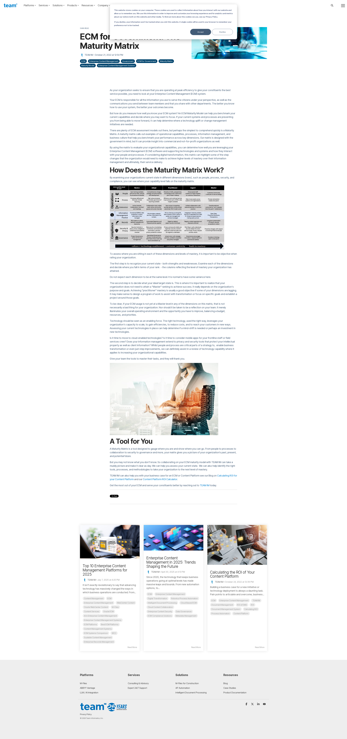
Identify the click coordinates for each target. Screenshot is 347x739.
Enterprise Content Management (103, 61)
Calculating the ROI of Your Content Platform (232, 574)
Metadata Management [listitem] (186, 616)
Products (72, 5)
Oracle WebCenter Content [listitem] (96, 607)
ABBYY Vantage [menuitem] (87, 688)
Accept (200, 32)
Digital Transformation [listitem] (157, 598)
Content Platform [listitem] (241, 613)
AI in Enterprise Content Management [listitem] (100, 616)
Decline (222, 32)
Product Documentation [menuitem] (234, 692)
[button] (343, 5)
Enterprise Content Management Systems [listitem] (102, 620)
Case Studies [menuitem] (229, 688)
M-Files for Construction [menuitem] (187, 683)
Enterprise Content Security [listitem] (160, 611)
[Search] (332, 5)
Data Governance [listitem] (184, 611)
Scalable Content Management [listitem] (98, 637)
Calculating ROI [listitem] (251, 609)
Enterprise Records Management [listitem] (99, 642)
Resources (87, 5)
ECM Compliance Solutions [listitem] (160, 616)
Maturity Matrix (166, 61)
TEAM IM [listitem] (256, 600)
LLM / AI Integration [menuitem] (89, 692)
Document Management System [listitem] (225, 609)
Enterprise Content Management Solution (116, 65)
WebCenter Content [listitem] (126, 603)
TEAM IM (89, 55)
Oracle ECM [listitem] (108, 611)
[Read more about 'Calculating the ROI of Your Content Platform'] (237, 545)
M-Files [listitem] (115, 607)
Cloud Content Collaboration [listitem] (160, 607)
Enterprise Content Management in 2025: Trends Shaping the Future (171, 562)
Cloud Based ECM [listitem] (189, 603)
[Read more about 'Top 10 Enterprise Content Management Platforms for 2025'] (110, 541)
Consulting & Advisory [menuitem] (138, 683)
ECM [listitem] (109, 598)
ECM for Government (146, 61)
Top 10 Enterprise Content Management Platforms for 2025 (105, 570)
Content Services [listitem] (91, 611)
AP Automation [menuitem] (183, 688)
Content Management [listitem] (93, 598)
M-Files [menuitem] (83, 683)
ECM (83, 61)
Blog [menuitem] (225, 683)
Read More (132, 647)
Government (128, 61)
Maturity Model (87, 65)
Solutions (58, 5)
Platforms (29, 5)
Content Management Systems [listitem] (98, 629)
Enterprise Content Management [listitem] (98, 603)
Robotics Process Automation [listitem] (184, 598)
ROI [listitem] (252, 605)
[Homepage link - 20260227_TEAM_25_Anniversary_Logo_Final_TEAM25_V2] (103, 710)
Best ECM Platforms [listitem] (109, 624)
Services (43, 5)
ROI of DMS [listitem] (242, 605)
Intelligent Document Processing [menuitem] (191, 692)
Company (103, 5)
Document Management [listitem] (222, 605)
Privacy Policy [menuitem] (86, 714)
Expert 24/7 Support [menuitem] (137, 688)
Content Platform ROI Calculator (160, 479)
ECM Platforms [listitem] (90, 624)
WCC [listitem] (114, 633)
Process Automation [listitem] (220, 613)
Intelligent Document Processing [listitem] (162, 603)
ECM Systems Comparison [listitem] (96, 633)
